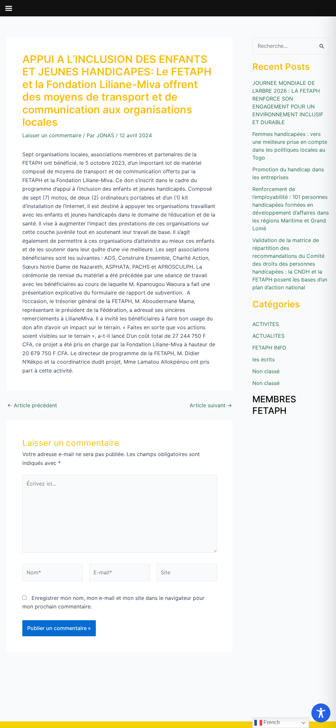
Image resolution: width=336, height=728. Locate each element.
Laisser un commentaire (51, 135)
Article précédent (32, 405)
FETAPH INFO (269, 347)
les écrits (263, 359)
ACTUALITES (268, 336)
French (271, 722)
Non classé (266, 371)
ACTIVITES (265, 324)
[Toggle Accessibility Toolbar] (321, 713)
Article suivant (211, 405)
